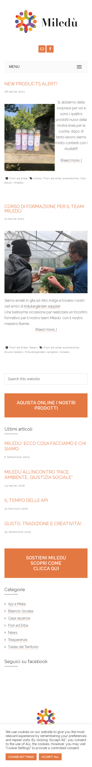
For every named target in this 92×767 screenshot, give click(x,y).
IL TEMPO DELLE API (26, 500)
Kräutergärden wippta (41, 306)
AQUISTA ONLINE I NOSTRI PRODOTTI (46, 405)
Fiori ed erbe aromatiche (61, 178)
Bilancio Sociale (20, 611)
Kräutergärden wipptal (41, 352)
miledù (19, 182)
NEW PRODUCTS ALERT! (30, 83)
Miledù (37, 21)
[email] (42, 49)
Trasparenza (17, 640)
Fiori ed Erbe (19, 178)
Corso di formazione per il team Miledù (44, 209)
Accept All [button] (50, 757)
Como (38, 178)
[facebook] (50, 49)
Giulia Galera (13, 352)
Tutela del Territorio (23, 647)
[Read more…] (71, 160)
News (33, 347)
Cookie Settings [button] (21, 757)
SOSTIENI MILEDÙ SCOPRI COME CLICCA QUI (46, 563)
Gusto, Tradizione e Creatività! (42, 523)
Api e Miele (17, 604)
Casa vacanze (19, 618)
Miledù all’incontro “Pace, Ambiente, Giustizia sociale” (38, 474)
